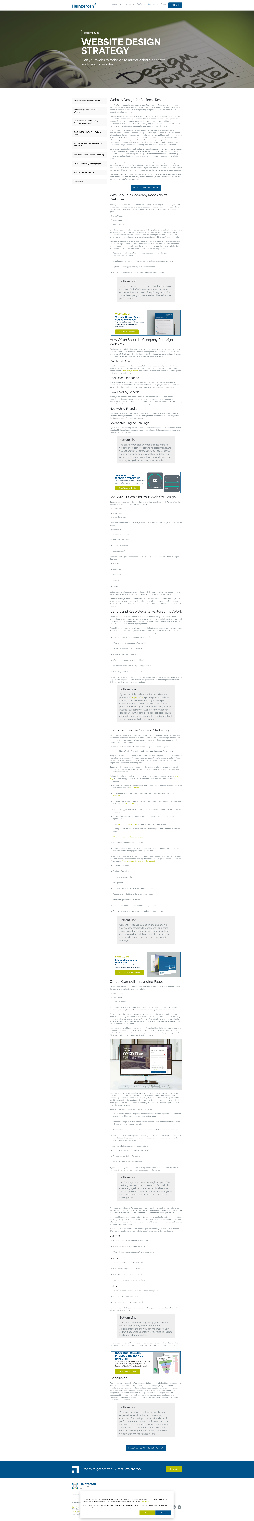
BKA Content (134, 788)
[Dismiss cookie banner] (170, 1495)
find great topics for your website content (138, 861)
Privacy (74, 1511)
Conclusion (78, 181)
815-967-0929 (76, 1507)
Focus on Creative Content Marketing (89, 155)
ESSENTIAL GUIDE (91, 33)
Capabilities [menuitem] (76, 1495)
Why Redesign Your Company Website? (85, 111)
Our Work (141, 4)
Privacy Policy (144, 1501)
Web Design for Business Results (87, 101)
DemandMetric (131, 804)
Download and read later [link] (145, 188)
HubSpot (116, 796)
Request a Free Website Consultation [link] (145, 1448)
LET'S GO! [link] (174, 1469)
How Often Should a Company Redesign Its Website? (86, 122)
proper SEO (137, 698)
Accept (147, 1513)
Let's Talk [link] (175, 5)
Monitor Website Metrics (84, 172)
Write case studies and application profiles (129, 837)
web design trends (130, 371)
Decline (163, 1513)
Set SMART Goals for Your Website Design (87, 133)
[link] (84, 5)
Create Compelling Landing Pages (87, 164)
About (163, 4)
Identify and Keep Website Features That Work (88, 145)
